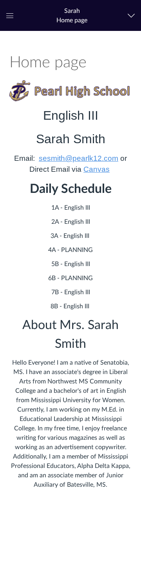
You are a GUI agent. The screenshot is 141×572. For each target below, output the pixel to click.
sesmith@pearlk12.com (78, 158)
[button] (71, 15)
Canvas (96, 169)
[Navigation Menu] (133, 15)
